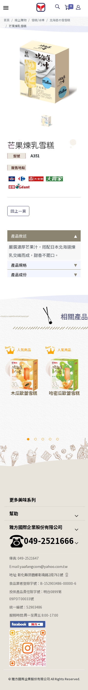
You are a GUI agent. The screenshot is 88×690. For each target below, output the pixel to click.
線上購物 (20, 20)
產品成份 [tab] (19, 274)
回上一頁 (18, 211)
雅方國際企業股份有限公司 (35, 527)
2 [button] (35, 439)
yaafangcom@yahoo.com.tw (44, 566)
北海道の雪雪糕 (60, 20)
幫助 (13, 513)
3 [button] (43, 439)
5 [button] (57, 439)
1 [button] (28, 439)
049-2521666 (49, 540)
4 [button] (50, 439)
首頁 (7, 20)
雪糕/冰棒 (38, 20)
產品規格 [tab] (19, 265)
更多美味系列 (22, 499)
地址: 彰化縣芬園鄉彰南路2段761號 (36, 574)
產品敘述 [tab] (19, 236)
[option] (44, 71)
